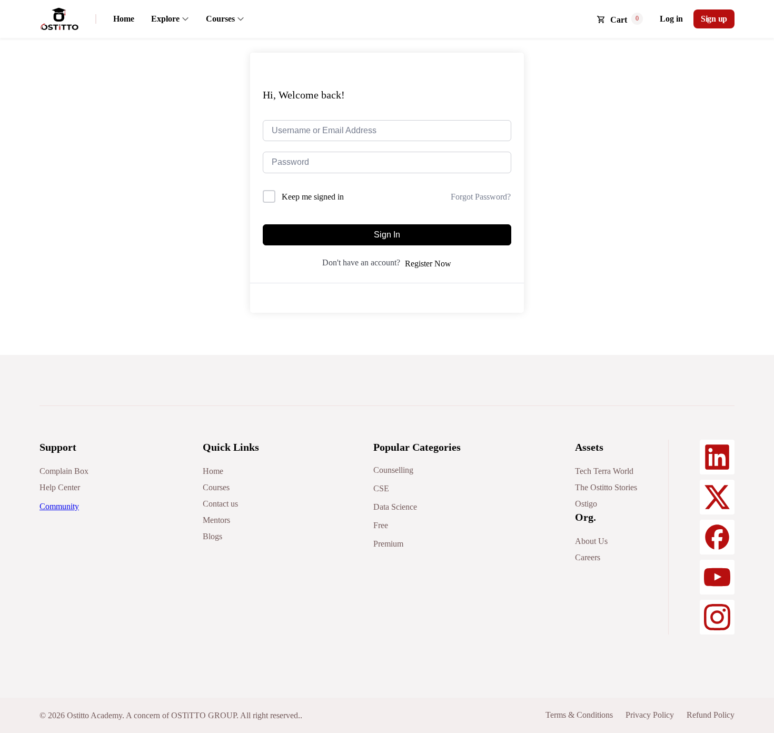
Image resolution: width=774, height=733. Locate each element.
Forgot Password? (481, 196)
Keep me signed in (313, 196)
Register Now (428, 263)
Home (123, 18)
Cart (618, 19)
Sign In (387, 234)
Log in (671, 18)
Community (59, 506)
